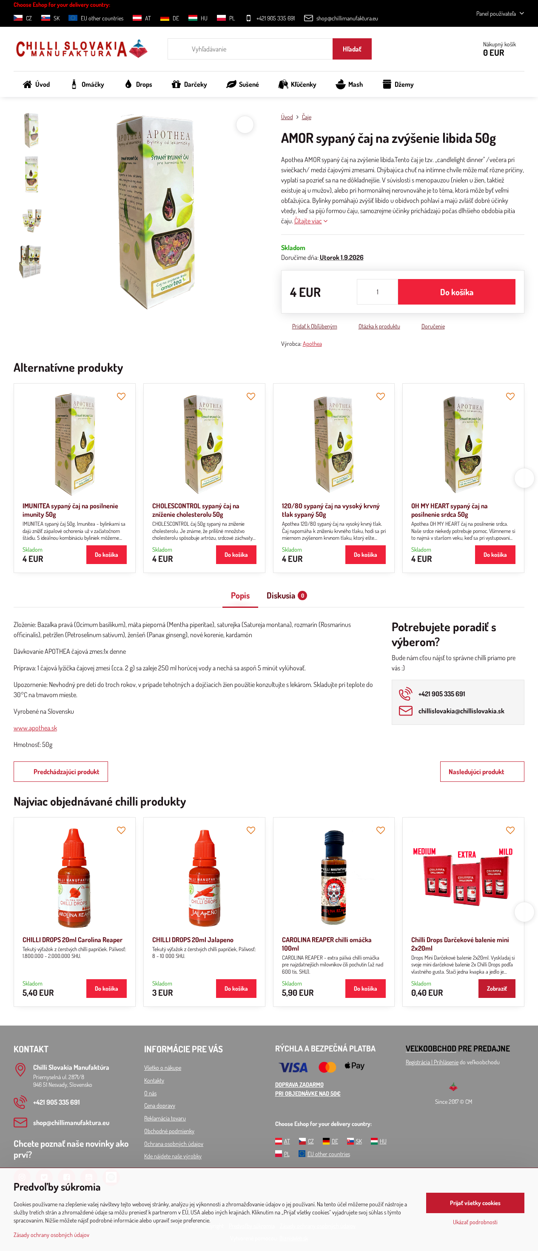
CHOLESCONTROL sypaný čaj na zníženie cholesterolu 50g (195, 510)
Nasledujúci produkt (476, 771)
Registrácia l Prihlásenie (432, 1062)
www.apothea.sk (35, 728)
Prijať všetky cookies (475, 1202)
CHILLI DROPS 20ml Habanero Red (361, 939)
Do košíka (456, 291)
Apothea (312, 343)
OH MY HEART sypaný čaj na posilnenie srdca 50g (449, 510)
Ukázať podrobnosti (475, 1221)
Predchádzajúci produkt (67, 771)
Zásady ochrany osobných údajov (51, 1234)
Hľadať (352, 49)
